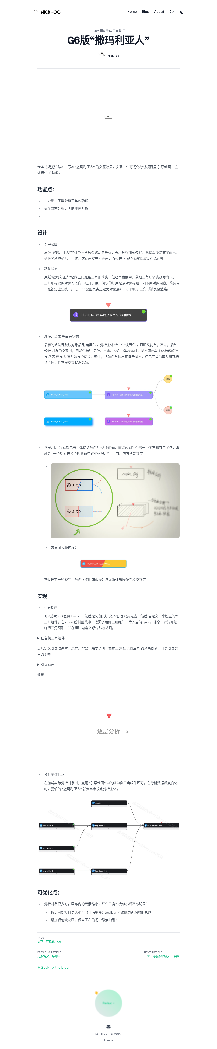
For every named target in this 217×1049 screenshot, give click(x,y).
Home (132, 12)
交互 (40, 942)
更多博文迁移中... (49, 956)
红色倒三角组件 (53, 638)
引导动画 (47, 664)
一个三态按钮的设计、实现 (162, 956)
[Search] (172, 11)
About (159, 12)
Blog (145, 12)
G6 (59, 942)
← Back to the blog (53, 967)
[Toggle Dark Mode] (182, 11)
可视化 (50, 942)
